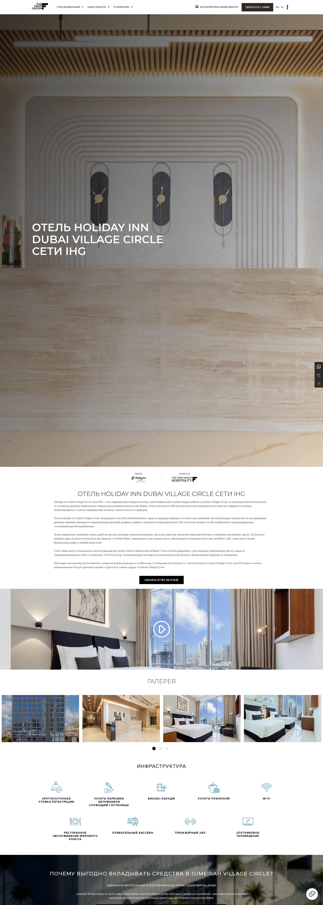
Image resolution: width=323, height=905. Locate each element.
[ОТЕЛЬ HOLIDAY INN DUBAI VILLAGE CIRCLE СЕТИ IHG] (161, 629)
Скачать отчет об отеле (161, 580)
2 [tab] (160, 748)
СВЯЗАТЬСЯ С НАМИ (257, 7)
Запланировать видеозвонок (219, 7)
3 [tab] (167, 748)
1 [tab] (154, 748)
